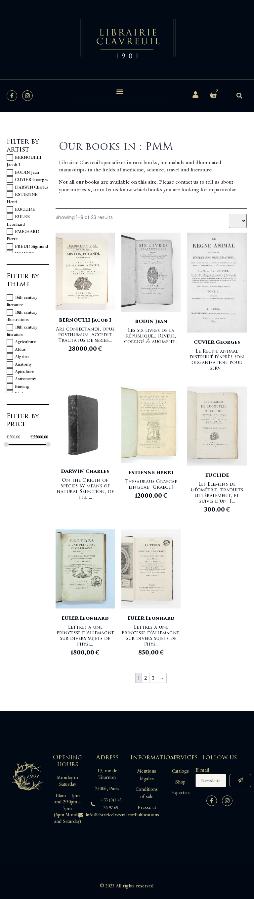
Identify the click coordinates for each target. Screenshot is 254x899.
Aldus (20, 349)
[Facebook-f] (12, 95)
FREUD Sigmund (31, 246)
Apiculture (24, 371)
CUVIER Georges (31, 179)
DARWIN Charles (31, 187)
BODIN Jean (27, 172)
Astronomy (25, 379)
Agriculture (25, 342)
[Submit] (240, 780)
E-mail (202, 770)
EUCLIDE (25, 209)
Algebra (22, 356)
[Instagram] (27, 95)
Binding (22, 386)
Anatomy (23, 364)
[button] (119, 91)
